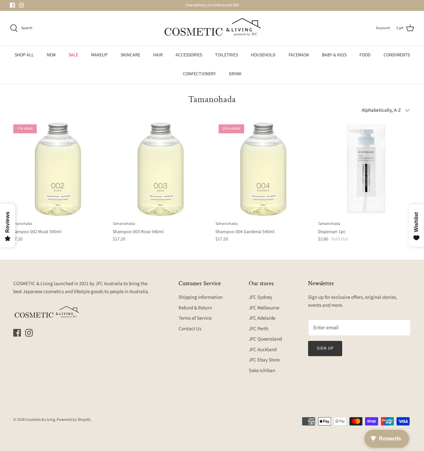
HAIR (158, 55)
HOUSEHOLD (263, 55)
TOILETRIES (226, 55)
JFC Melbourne (264, 307)
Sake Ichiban (262, 370)
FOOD (365, 55)
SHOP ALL (24, 55)
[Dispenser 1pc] (366, 169)
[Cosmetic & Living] (212, 28)
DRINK (235, 74)
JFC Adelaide (262, 318)
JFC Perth (258, 328)
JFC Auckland (263, 349)
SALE (73, 55)
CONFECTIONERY (199, 74)
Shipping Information (201, 297)
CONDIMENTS (397, 55)
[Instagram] (21, 5)
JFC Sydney (260, 297)
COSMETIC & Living (33, 283)
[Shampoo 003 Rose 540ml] (161, 169)
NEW (51, 55)
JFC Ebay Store (264, 359)
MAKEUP (99, 55)
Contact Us (190, 328)
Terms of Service (195, 318)
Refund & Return (195, 307)
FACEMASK (299, 55)
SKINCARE (130, 55)
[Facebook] (12, 5)
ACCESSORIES (189, 55)
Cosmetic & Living (40, 419)
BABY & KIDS (334, 55)
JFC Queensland (265, 339)
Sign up (325, 348)
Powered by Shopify (74, 419)
